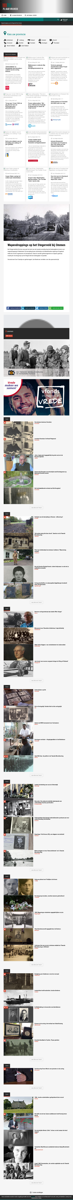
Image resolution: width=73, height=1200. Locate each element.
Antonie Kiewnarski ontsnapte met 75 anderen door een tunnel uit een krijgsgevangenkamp (59, 144)
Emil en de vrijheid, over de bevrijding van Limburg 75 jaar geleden (13, 143)
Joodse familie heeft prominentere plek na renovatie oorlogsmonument (37, 141)
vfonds (33, 1196)
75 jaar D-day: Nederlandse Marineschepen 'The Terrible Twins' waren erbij (37, 179)
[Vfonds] (36, 397)
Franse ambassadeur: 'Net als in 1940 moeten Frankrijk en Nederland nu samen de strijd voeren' (36, 106)
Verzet (10, 336)
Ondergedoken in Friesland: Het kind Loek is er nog (59, 102)
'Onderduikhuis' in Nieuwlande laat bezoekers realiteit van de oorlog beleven (13, 69)
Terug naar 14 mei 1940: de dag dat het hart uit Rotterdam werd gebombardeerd (13, 106)
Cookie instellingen (37, 1192)
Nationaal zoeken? (65, 20)
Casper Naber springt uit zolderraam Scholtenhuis (13, 177)
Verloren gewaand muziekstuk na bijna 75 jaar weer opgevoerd (59, 66)
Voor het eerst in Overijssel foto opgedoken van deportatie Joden (59, 177)
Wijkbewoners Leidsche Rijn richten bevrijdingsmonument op (36, 66)
